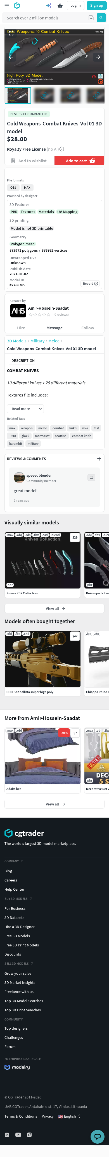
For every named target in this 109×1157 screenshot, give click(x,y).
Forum (10, 1046)
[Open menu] (6, 5)
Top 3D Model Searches (23, 1000)
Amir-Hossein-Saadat (48, 308)
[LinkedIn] (7, 1134)
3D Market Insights (19, 982)
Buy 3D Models (16, 898)
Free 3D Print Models (21, 945)
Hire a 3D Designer (19, 926)
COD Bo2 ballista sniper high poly (29, 692)
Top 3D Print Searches (22, 1009)
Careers (10, 880)
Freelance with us (19, 991)
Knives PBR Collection (22, 593)
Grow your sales (17, 973)
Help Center (14, 889)
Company (11, 861)
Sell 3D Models (16, 963)
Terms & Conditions (20, 1116)
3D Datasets (14, 917)
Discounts (12, 954)
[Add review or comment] (99, 458)
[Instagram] (30, 1135)
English (67, 1116)
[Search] (101, 17)
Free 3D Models (17, 935)
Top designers (16, 1028)
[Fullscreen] (11, 33)
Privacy (48, 1116)
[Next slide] (98, 57)
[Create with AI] (48, 5)
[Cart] (60, 5)
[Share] (87, 172)
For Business (14, 908)
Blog (8, 870)
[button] (91, 17)
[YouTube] (19, 1134)
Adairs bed (14, 789)
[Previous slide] (11, 57)
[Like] (21, 172)
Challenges (13, 1037)
